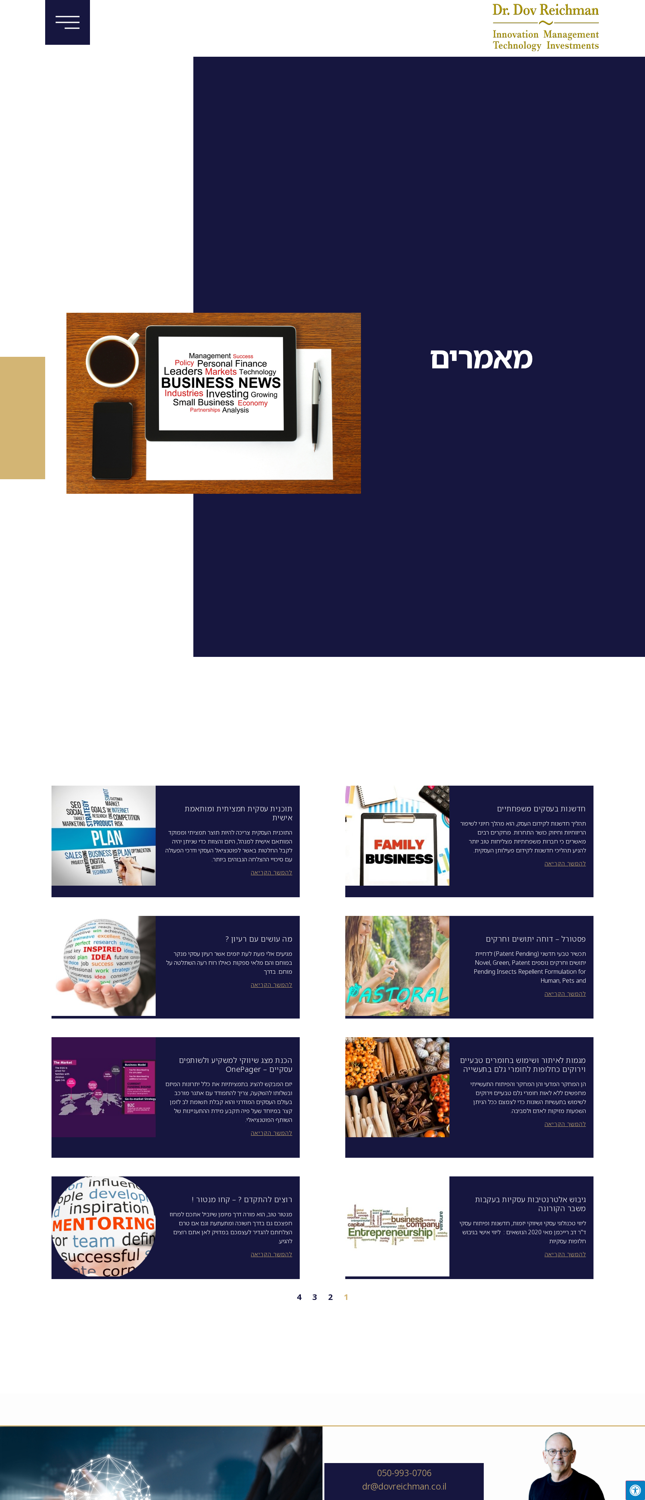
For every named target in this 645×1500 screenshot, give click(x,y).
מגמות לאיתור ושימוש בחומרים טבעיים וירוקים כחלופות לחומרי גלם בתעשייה (523, 1064)
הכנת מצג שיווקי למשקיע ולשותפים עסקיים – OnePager (236, 1064)
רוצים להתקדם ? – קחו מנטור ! (242, 1199)
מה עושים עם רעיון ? (259, 939)
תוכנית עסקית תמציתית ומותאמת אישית (238, 813)
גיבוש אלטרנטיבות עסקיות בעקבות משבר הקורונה (530, 1203)
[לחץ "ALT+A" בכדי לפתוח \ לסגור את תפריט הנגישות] (635, 1490)
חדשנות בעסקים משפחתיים (541, 809)
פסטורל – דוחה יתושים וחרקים (536, 939)
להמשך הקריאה (565, 863)
